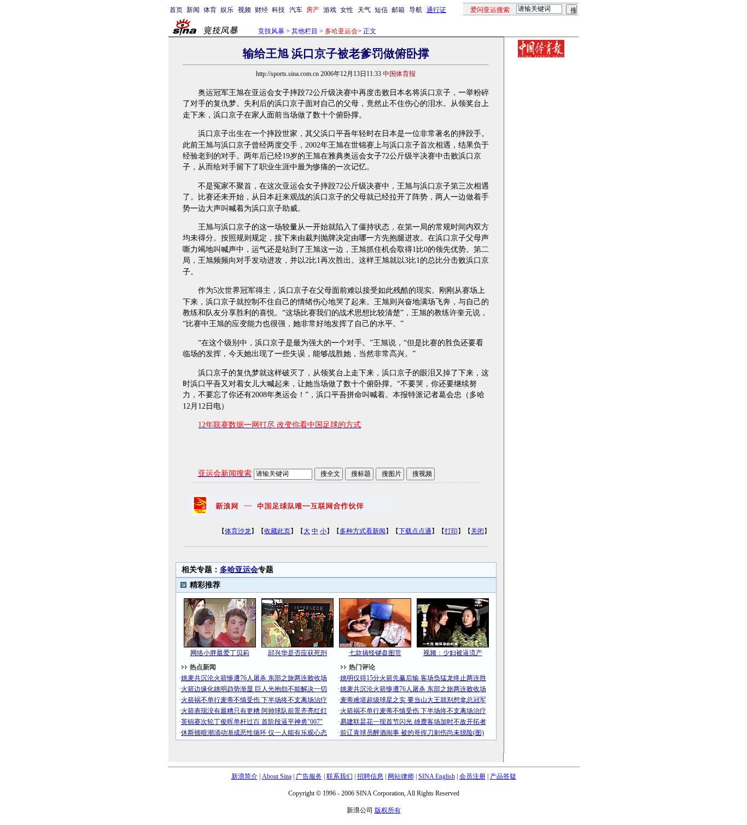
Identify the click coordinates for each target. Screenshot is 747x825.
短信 (381, 10)
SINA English (436, 776)
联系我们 (339, 776)
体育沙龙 (238, 531)
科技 (278, 10)
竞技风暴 (271, 31)
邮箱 (398, 10)
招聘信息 (370, 776)
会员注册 (472, 776)
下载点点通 (415, 531)
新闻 (193, 10)
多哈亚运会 (239, 569)
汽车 (295, 10)
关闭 (477, 531)
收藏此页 (277, 531)
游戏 (329, 10)
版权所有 (388, 810)
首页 (176, 10)
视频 (244, 10)
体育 (210, 10)
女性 (346, 10)
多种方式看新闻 (363, 531)
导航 (415, 10)
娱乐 (227, 10)
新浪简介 (244, 776)
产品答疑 (503, 776)
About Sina (276, 776)
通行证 (436, 10)
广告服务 (309, 776)
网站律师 (401, 776)
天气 (364, 10)
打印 (451, 531)
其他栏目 (304, 31)
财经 (261, 10)
